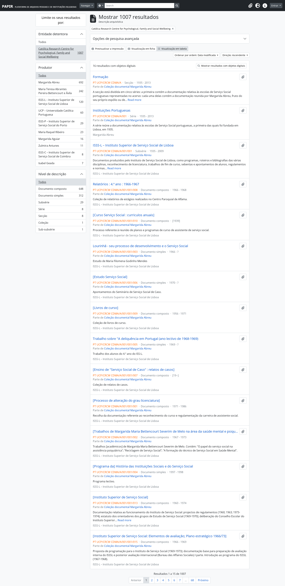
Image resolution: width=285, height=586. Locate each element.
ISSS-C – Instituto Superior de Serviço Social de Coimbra (60, 154)
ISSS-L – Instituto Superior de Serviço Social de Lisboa (60, 102)
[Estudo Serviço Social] (110, 277)
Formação (100, 77)
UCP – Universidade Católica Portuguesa (60, 112)
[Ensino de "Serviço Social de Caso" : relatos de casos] (133, 370)
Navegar (86, 5)
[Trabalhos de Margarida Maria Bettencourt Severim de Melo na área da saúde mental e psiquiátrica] (165, 431)
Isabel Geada (60, 163)
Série (60, 210)
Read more (134, 100)
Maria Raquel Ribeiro (60, 133)
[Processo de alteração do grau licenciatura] (126, 401)
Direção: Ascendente (234, 55)
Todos (42, 42)
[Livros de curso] (105, 308)
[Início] (40, 5)
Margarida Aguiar (60, 139)
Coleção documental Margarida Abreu (127, 86)
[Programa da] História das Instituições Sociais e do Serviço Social (143, 466)
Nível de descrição (52, 174)
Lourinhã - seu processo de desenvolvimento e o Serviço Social (140, 246)
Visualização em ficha (143, 48)
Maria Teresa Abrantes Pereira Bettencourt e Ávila (60, 91)
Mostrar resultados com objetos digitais (223, 65)
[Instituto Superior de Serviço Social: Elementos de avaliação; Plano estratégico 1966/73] (159, 536)
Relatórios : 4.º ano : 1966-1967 (116, 184)
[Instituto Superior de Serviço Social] (120, 497)
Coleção (60, 223)
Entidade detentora (53, 34)
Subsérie (60, 203)
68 (192, 580)
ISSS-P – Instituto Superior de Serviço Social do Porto (60, 123)
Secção (60, 216)
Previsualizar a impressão (109, 48)
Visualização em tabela (174, 48)
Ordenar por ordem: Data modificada (195, 55)
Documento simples (60, 196)
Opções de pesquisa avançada (116, 38)
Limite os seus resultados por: (61, 20)
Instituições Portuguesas (111, 110)
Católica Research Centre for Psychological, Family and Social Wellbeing (60, 53)
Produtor (45, 67)
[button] (250, 5)
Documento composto (60, 189)
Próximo (203, 580)
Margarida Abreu (60, 83)
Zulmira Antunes (60, 146)
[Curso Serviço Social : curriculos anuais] (123, 215)
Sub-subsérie (60, 230)
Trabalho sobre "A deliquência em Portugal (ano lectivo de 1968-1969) (145, 339)
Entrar (275, 5)
